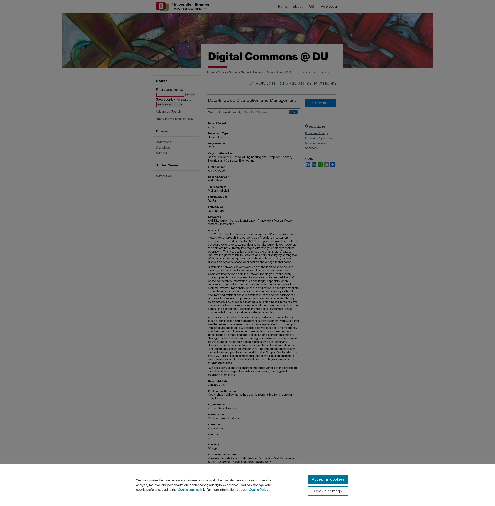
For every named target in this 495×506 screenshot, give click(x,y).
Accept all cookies (328, 479)
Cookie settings (189, 489)
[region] (247, 484)
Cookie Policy (258, 489)
